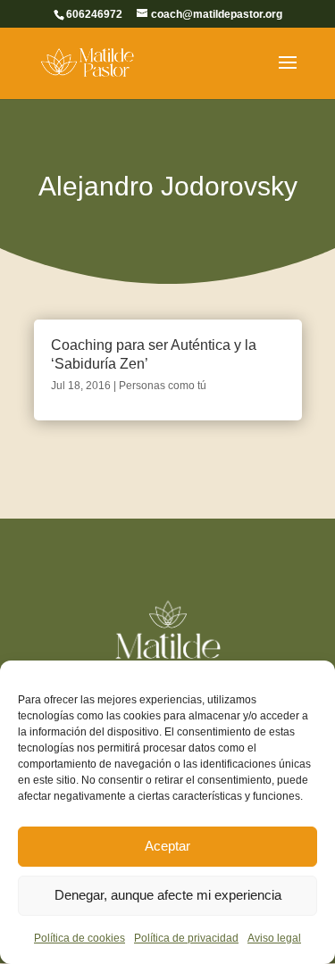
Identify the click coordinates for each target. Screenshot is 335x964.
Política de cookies (79, 938)
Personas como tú (162, 385)
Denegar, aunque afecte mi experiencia (167, 894)
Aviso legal (274, 938)
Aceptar (167, 845)
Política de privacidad (186, 938)
